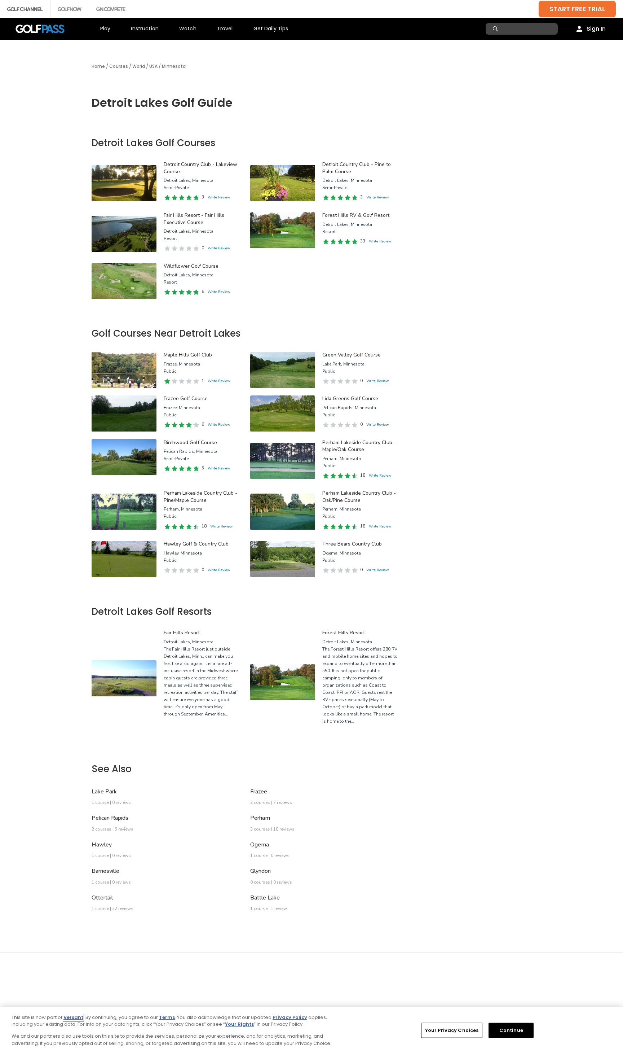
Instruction (145, 28)
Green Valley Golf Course (351, 354)
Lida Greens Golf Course (350, 398)
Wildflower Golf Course (191, 266)
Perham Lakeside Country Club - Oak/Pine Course (359, 497)
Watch (187, 28)
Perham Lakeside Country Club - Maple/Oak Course (359, 446)
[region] (311, 1031)
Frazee (258, 792)
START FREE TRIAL (577, 8)
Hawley (102, 845)
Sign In (596, 29)
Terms (167, 1017)
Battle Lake (265, 898)
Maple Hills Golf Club (188, 354)
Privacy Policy (290, 1017)
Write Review (219, 197)
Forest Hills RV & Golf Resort (355, 215)
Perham (260, 818)
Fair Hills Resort (182, 632)
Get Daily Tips (270, 28)
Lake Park (104, 792)
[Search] (496, 29)
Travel (225, 28)
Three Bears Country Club (352, 543)
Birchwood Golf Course (190, 442)
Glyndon (260, 871)
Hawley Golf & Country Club (196, 543)
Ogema (259, 845)
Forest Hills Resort (343, 632)
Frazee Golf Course (186, 398)
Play (105, 28)
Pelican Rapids (110, 818)
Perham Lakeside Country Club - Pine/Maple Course (200, 497)
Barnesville (105, 871)
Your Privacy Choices (452, 1030)
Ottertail (102, 898)
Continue (511, 1030)
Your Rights (239, 1024)
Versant (73, 1017)
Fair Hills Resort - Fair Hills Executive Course (194, 219)
